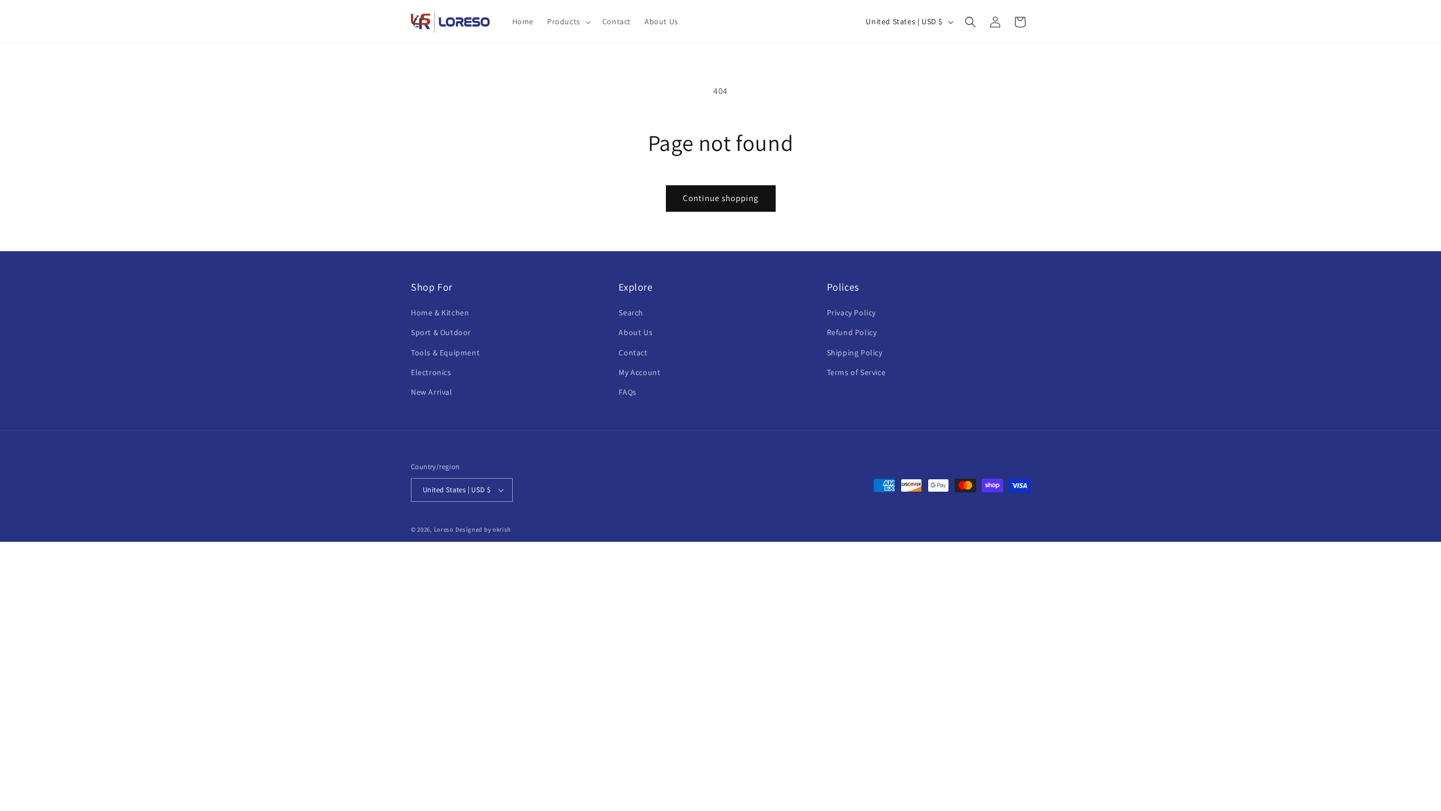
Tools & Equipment (445, 352)
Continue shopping (721, 198)
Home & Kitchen (440, 313)
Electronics (431, 372)
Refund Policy (852, 332)
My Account (639, 372)
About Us (635, 332)
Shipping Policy (855, 352)
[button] (568, 21)
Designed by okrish (483, 529)
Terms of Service (856, 372)
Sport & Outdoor (441, 332)
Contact (633, 352)
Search (631, 313)
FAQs (627, 392)
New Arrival (432, 392)
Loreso (444, 529)
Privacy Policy (851, 313)
